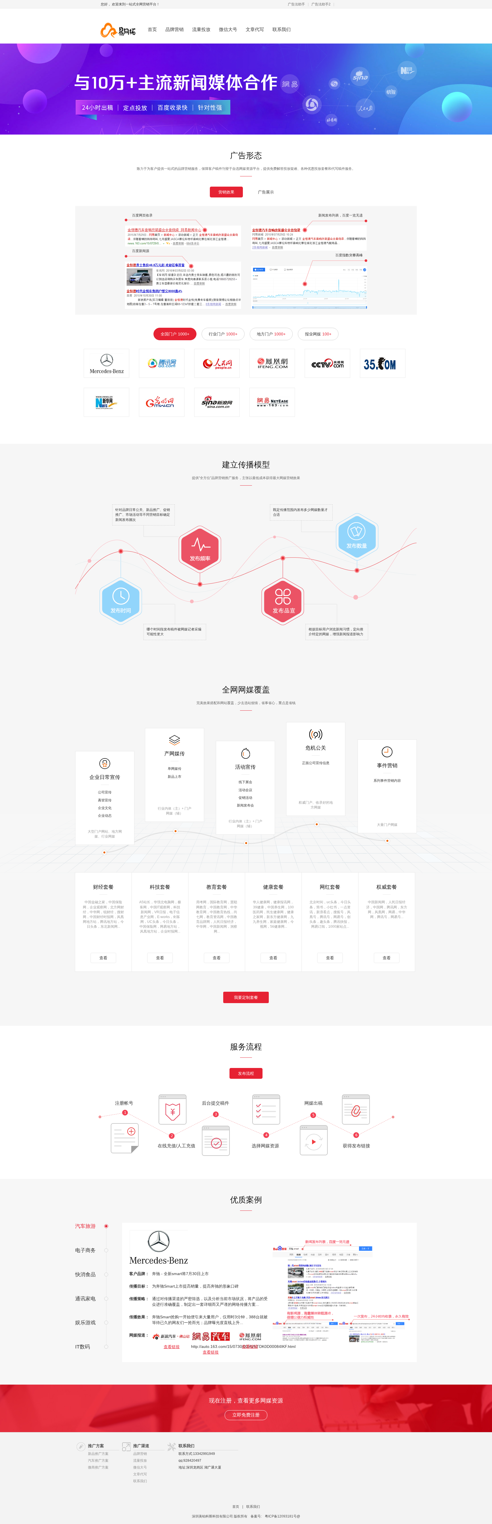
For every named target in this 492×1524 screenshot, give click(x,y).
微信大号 (228, 29)
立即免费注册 (246, 1414)
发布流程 (246, 1073)
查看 (103, 958)
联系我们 (281, 29)
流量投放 (201, 29)
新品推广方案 (98, 1454)
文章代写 (255, 29)
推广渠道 (141, 1445)
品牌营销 (174, 29)
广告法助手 (296, 4)
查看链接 (172, 1346)
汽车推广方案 (98, 1461)
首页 (152, 29)
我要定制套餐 (246, 997)
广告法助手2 (321, 4)
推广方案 (96, 1445)
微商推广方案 (98, 1467)
